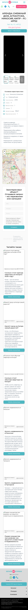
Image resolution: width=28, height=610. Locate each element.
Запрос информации (14, 30)
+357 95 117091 (15, 574)
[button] (4, 151)
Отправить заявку (21, 6)
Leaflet (16, 183)
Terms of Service (6, 607)
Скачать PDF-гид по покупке (14, 584)
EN (13, 6)
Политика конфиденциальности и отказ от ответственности (12, 602)
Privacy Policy (24, 606)
